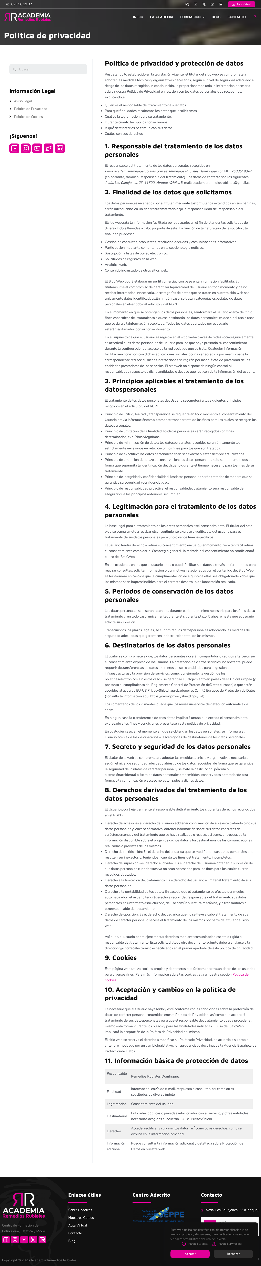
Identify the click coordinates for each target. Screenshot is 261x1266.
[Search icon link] (255, 16)
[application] (203, 17)
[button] (241, 4)
